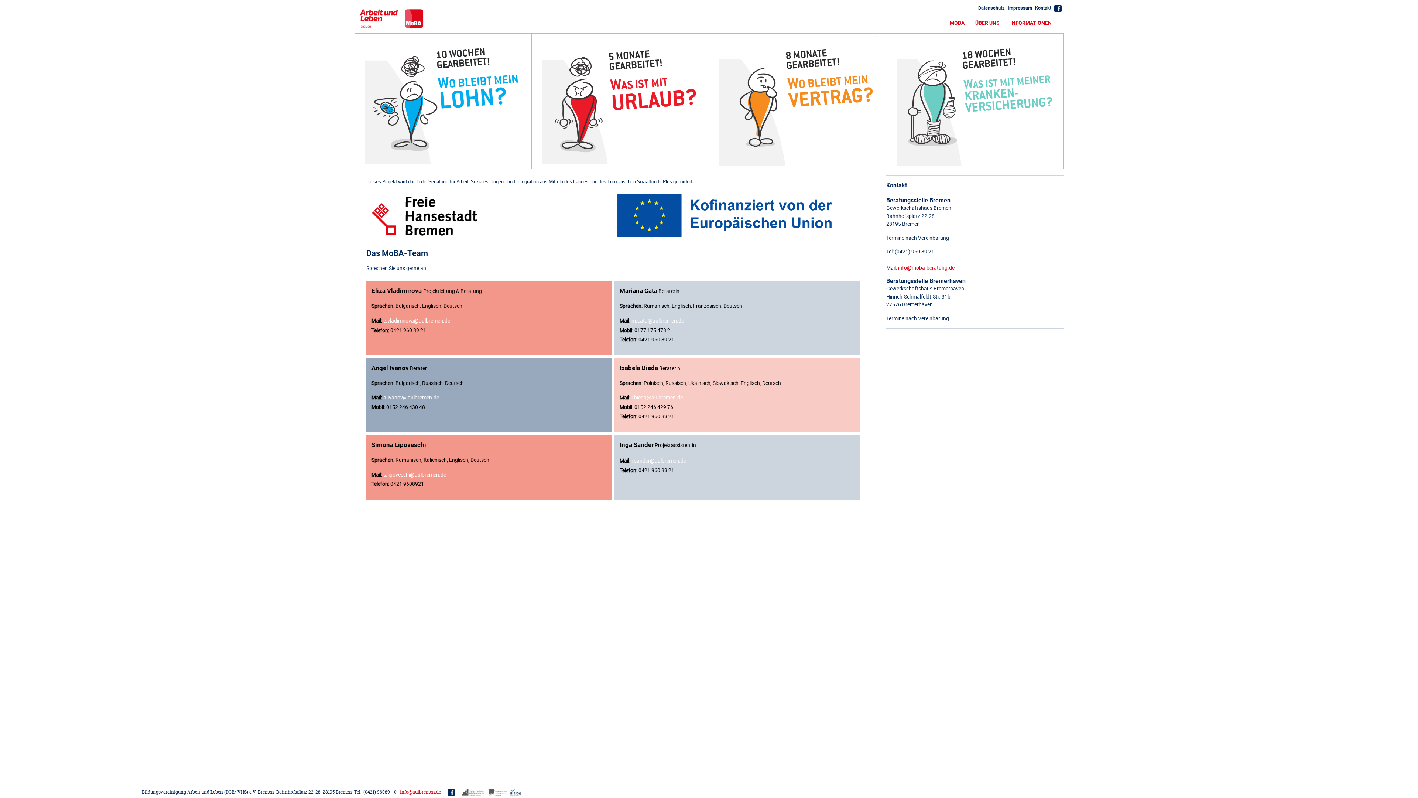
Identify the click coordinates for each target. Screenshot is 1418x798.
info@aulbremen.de (420, 792)
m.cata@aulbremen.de (657, 320)
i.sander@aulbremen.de (658, 460)
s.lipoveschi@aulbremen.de (414, 474)
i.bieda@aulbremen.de (657, 397)
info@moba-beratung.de (926, 267)
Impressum (1020, 8)
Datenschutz (991, 8)
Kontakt (1043, 8)
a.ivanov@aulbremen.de (411, 397)
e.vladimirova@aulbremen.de (416, 320)
